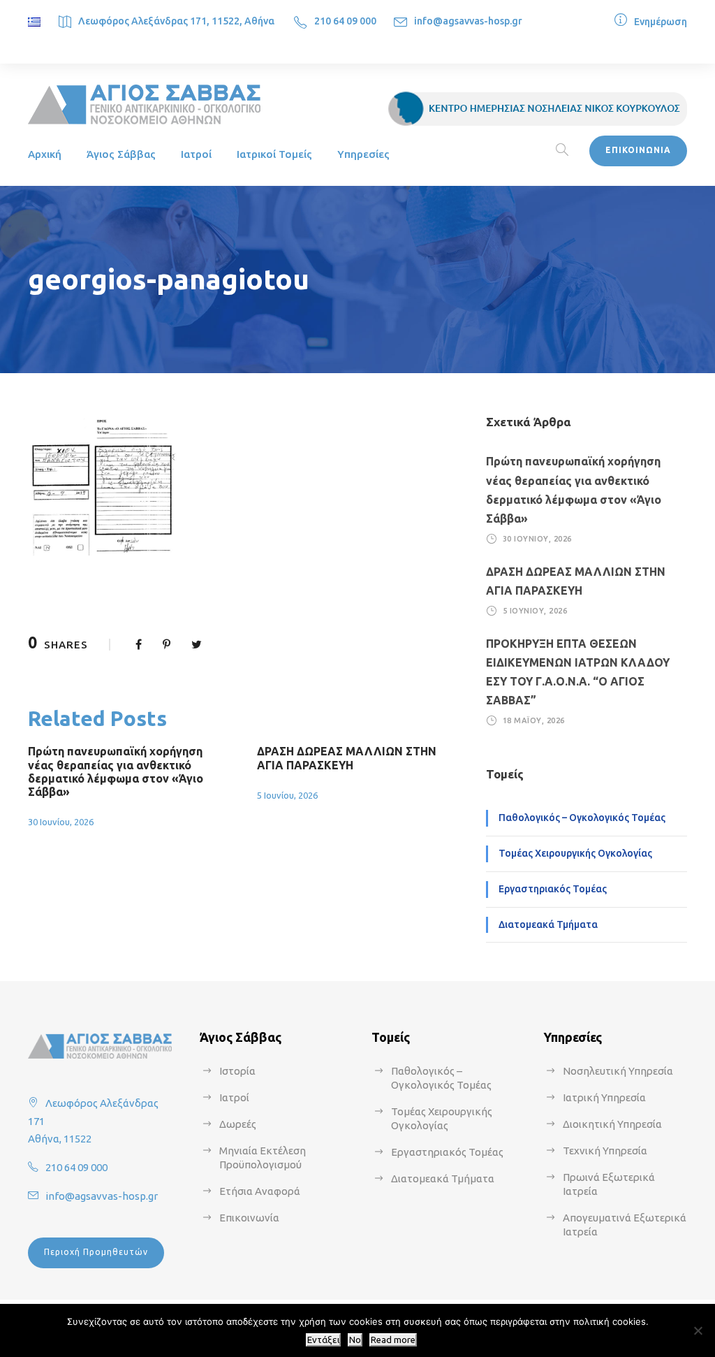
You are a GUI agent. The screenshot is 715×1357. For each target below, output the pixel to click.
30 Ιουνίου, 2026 (61, 822)
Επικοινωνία (249, 1218)
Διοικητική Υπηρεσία (612, 1124)
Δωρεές (237, 1124)
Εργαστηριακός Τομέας (553, 888)
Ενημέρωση (660, 21)
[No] (698, 1330)
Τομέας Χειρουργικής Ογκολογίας (575, 853)
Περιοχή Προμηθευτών (96, 1251)
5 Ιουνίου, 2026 (287, 795)
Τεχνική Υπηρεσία (605, 1150)
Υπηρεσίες (363, 154)
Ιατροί (196, 154)
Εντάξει (323, 1340)
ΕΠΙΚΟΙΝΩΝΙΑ (638, 149)
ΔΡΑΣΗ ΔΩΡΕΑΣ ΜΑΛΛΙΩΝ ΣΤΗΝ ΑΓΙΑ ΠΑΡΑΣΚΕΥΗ (346, 758)
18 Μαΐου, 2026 (534, 720)
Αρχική (44, 154)
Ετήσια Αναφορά (259, 1191)
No (355, 1340)
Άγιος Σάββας (121, 154)
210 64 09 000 (345, 21)
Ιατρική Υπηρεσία (604, 1097)
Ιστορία (237, 1071)
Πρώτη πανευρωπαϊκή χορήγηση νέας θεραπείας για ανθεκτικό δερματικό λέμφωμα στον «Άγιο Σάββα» (115, 771)
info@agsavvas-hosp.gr (468, 21)
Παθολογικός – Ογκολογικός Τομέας (582, 817)
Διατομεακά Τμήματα (548, 924)
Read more (393, 1340)
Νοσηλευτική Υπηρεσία (618, 1071)
